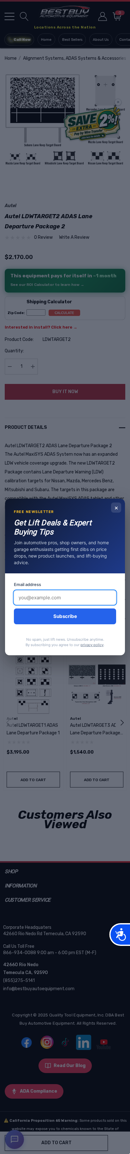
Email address (27, 584)
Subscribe (65, 616)
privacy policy (91, 645)
